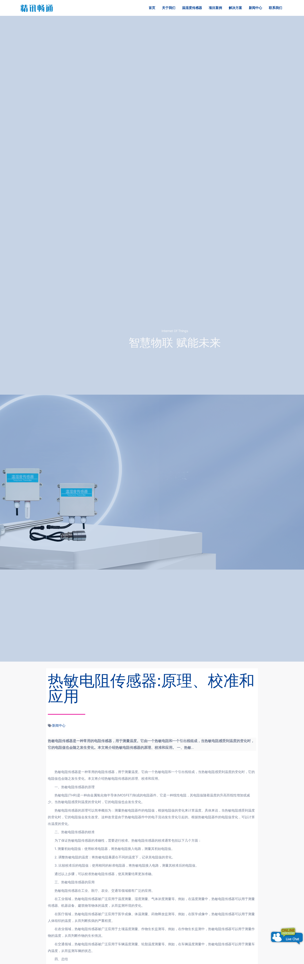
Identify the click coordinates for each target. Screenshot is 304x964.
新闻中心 (255, 8)
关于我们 (168, 8)
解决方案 (235, 8)
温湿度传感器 (192, 8)
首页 (152, 8)
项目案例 (215, 8)
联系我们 (275, 8)
